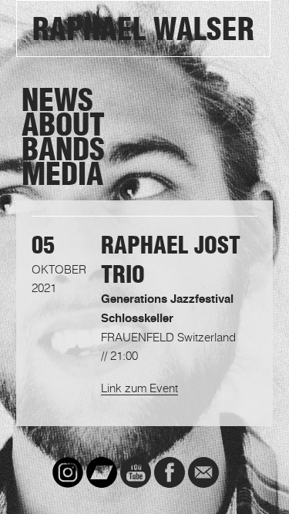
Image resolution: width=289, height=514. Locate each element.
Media (62, 174)
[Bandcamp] (101, 472)
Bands (63, 149)
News (57, 100)
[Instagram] (67, 472)
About (63, 125)
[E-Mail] (203, 472)
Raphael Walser (143, 29)
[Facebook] (169, 472)
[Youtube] (135, 472)
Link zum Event (139, 388)
